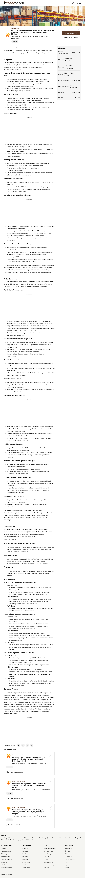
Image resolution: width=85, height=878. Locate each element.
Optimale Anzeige (48, 851)
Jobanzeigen (4, 854)
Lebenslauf (25, 856)
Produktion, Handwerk (18, 755)
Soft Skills (46, 856)
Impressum (68, 864)
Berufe (24, 854)
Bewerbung (25, 859)
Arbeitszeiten (26, 867)
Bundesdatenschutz (70, 859)
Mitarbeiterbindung (49, 862)
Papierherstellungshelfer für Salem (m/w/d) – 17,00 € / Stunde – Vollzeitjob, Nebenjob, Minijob (29, 785)
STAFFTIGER (15, 28)
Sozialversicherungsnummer (51, 864)
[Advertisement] (29, 130)
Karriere (46, 859)
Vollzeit (15, 41)
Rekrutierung (47, 854)
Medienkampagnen (6, 867)
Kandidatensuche (6, 851)
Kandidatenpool (5, 856)
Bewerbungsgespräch (50, 848)
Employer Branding (6, 859)
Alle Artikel (46, 867)
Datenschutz (68, 856)
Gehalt (24, 864)
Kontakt (67, 867)
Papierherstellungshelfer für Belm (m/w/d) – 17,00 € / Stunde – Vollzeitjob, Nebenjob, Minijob (29, 812)
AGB (66, 862)
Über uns (67, 851)
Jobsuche (25, 851)
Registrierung (68, 848)
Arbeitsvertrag (26, 862)
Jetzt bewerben (72, 33)
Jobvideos (4, 862)
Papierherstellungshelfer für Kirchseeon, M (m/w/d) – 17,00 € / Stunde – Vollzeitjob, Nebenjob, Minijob (28, 759)
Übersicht (3, 848)
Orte (66, 854)
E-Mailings (4, 864)
